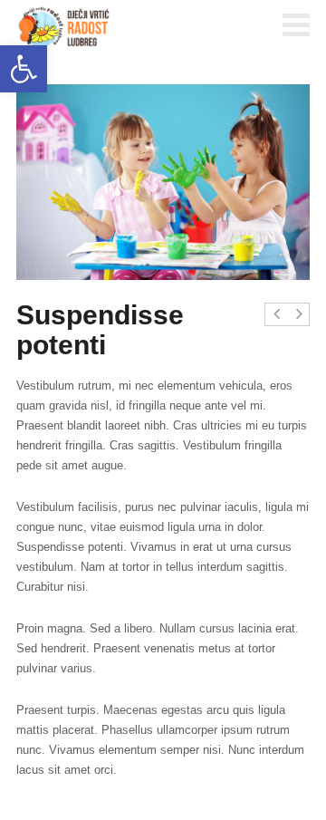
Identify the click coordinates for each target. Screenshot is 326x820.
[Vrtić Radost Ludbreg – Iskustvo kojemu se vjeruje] (64, 27)
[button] (23, 68)
